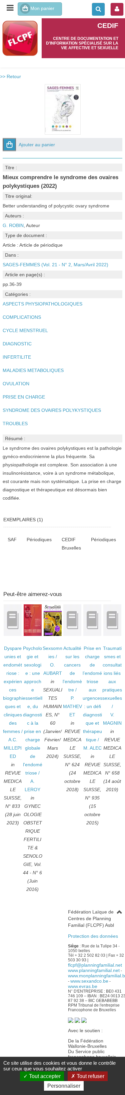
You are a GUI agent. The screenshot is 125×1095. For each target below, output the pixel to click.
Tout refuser (89, 1076)
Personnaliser (63, 1086)
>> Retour (10, 76)
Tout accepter (44, 1076)
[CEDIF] (21, 38)
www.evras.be (82, 986)
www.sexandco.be (89, 981)
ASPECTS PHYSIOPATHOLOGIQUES (42, 303)
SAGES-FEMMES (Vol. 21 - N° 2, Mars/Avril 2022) (55, 264)
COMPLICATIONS (22, 317)
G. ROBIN (13, 225)
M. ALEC (92, 748)
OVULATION (16, 383)
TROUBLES (15, 423)
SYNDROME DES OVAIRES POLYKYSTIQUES (52, 410)
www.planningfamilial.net (94, 970)
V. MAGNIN (112, 719)
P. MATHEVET (72, 706)
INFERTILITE (17, 357)
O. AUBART (52, 669)
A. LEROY (32, 785)
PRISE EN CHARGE (24, 397)
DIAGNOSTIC (17, 343)
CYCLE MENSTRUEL (25, 330)
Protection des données (93, 936)
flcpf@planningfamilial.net (95, 965)
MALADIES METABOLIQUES (33, 370)
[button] (9, 144)
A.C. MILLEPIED (13, 748)
